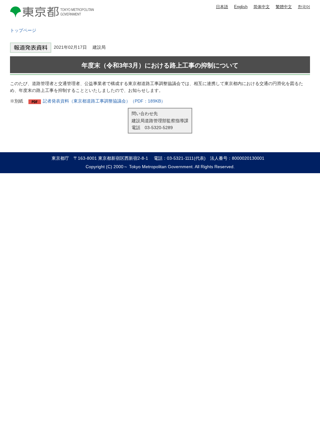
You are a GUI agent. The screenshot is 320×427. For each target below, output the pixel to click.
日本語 (222, 6)
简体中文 (261, 6)
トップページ (23, 30)
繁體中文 (284, 6)
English (241, 6)
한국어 (304, 6)
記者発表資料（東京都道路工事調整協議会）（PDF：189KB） (104, 100)
